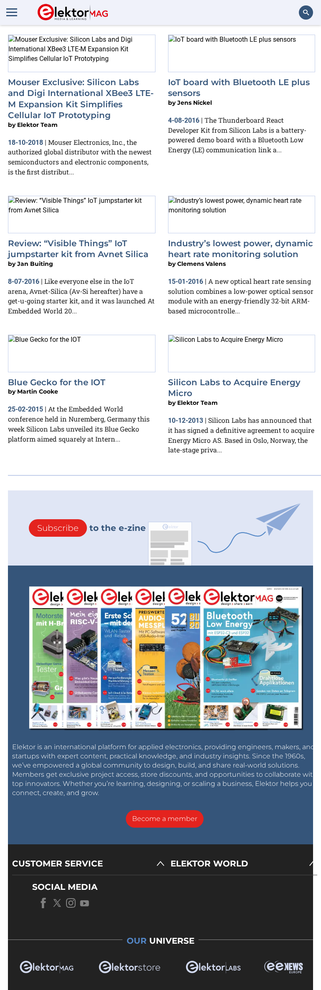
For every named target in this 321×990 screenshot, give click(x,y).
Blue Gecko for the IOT (56, 382)
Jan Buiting (35, 264)
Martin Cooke (37, 391)
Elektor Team (37, 125)
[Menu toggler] (11, 12)
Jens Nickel (194, 102)
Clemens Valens (201, 264)
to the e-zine (91, 528)
